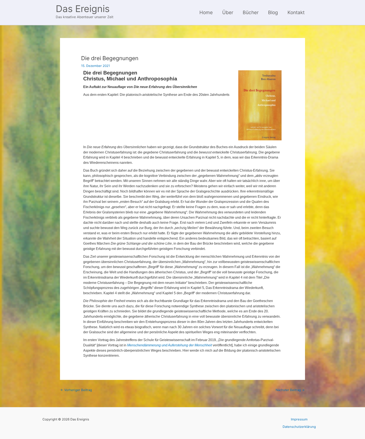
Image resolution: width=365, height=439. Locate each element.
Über (227, 12)
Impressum (299, 419)
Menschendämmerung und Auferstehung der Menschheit (169, 345)
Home (206, 12)
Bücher (251, 12)
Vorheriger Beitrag (76, 390)
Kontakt (296, 12)
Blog (273, 12)
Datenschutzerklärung (299, 427)
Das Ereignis (83, 8)
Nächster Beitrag (290, 390)
